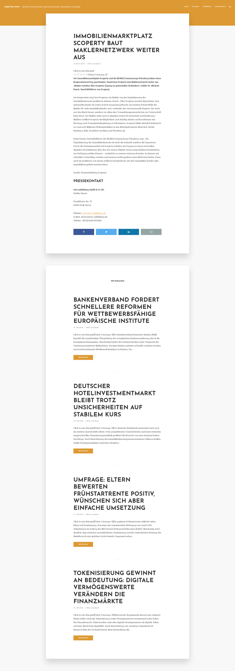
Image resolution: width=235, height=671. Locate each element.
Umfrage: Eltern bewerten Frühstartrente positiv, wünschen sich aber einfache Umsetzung (114, 494)
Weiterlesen (83, 357)
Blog (187, 6)
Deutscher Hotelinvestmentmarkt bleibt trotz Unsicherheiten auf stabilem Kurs (114, 401)
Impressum (207, 6)
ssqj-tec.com (11, 6)
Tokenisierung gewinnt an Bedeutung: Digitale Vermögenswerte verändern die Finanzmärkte (114, 588)
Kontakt (195, 6)
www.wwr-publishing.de (94, 213)
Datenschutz (220, 6)
